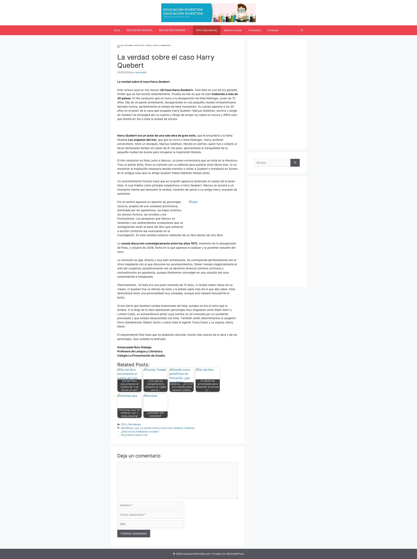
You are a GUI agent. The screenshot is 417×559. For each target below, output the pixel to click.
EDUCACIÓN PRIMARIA (172, 30)
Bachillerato (127, 428)
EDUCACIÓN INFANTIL (139, 30)
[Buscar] (295, 163)
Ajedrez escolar (233, 30)
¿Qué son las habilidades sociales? (140, 431)
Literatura (189, 428)
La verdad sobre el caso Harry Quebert (161, 428)
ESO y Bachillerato (206, 30)
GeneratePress (235, 553)
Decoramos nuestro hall (134, 435)
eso (137, 428)
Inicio (117, 30)
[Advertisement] (277, 94)
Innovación (254, 30)
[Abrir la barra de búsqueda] (301, 30)
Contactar (273, 30)
